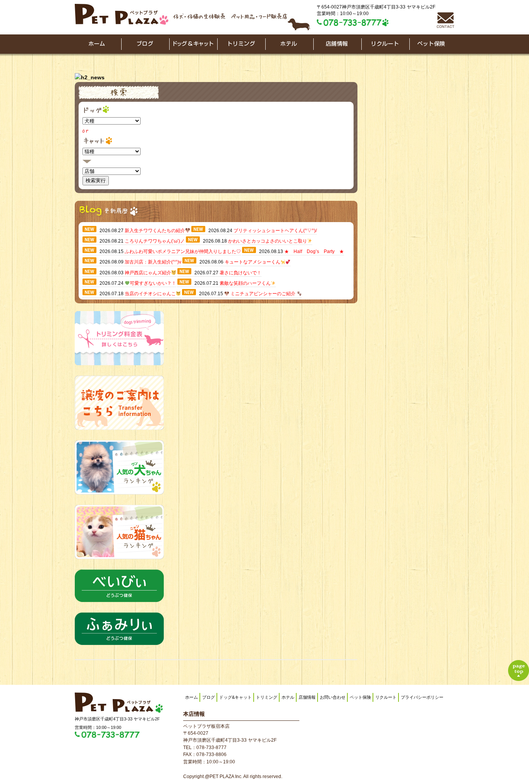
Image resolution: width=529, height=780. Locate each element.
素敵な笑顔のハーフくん (245, 283)
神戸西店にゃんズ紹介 (148, 272)
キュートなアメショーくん (252, 262)
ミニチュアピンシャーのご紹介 (263, 293)
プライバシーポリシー (422, 697)
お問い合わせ (332, 697)
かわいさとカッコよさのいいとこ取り (267, 241)
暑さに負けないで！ (240, 272)
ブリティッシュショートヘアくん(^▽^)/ (275, 230)
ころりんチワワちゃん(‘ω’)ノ (155, 241)
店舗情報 (307, 697)
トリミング (266, 697)
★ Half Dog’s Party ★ (314, 251)
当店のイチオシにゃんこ (150, 293)
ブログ (208, 697)
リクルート (386, 697)
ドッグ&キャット (235, 697)
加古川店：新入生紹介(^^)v (153, 262)
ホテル (288, 697)
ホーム (191, 697)
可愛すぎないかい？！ (153, 283)
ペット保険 (360, 697)
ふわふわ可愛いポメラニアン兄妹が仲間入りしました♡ (183, 251)
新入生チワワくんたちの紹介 (155, 230)
